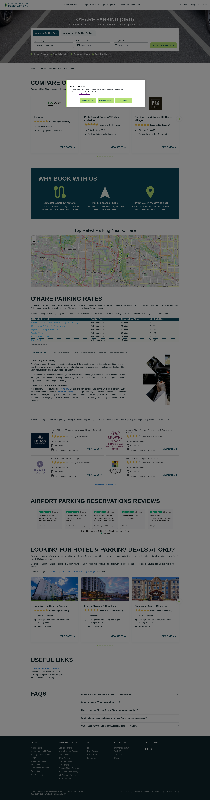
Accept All (123, 100)
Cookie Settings (88, 100)
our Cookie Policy (84, 94)
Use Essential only (105, 100)
